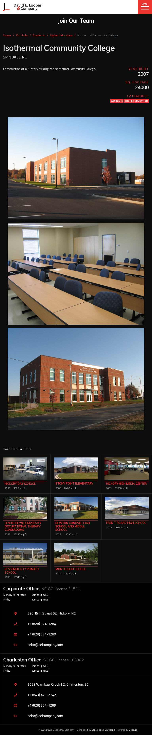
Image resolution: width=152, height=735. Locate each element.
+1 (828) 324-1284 (42, 623)
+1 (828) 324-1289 (42, 634)
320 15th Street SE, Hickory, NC (52, 613)
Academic (39, 35)
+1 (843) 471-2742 (42, 694)
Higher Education (61, 35)
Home (7, 35)
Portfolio (22, 35)
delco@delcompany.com (45, 644)
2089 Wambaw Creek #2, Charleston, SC (58, 684)
